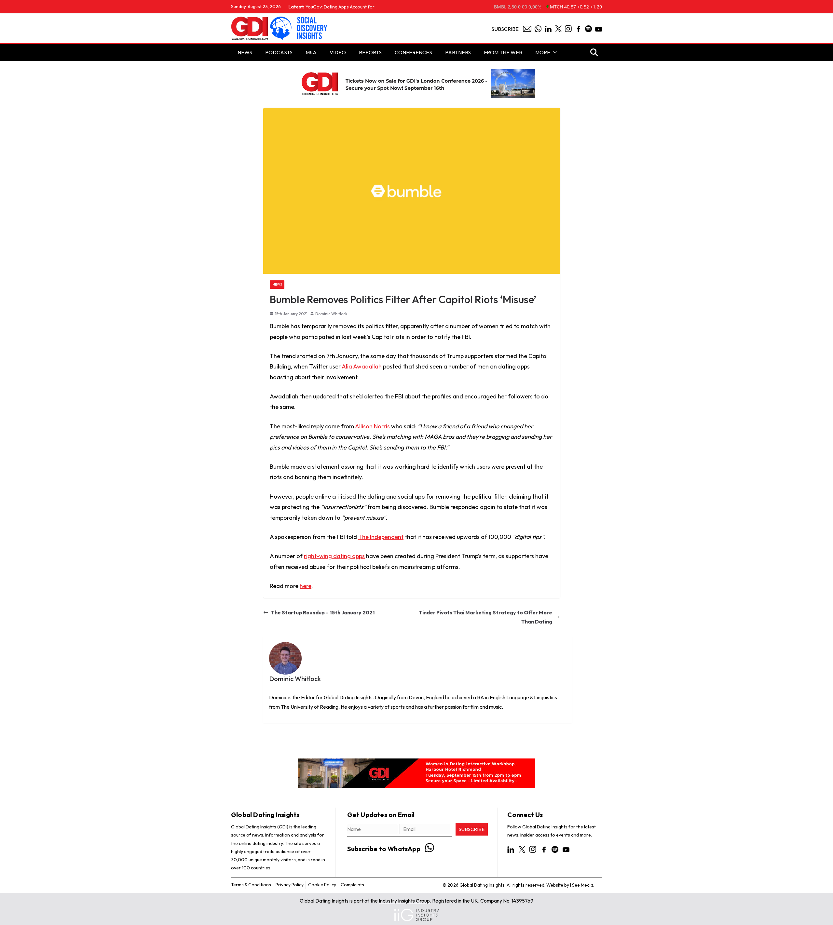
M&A (311, 52)
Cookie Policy (322, 885)
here (305, 586)
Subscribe (505, 29)
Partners (458, 52)
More (542, 52)
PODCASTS (279, 52)
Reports (370, 52)
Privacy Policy (290, 885)
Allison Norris (372, 426)
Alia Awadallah (362, 366)
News (277, 284)
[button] (553, 52)
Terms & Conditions (251, 885)
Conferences (413, 52)
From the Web (503, 52)
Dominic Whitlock (331, 313)
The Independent (380, 537)
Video (338, 52)
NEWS (245, 52)
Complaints (352, 885)
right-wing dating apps (334, 556)
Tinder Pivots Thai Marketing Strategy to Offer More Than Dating (485, 617)
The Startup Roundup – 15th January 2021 (323, 612)
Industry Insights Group (404, 900)
